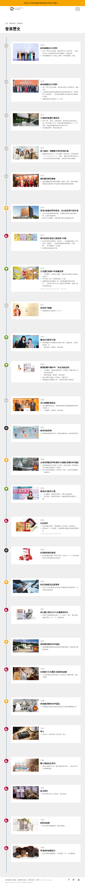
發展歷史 (20, 23)
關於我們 (13, 23)
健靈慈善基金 (22, 880)
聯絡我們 (32, 880)
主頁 (6, 23)
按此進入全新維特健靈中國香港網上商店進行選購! (41, 3)
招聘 (37, 880)
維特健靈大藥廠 (10, 880)
